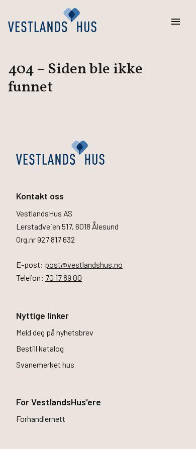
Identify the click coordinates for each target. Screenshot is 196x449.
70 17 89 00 (63, 277)
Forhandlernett (40, 418)
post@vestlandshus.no (84, 264)
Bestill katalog (40, 348)
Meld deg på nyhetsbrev (54, 332)
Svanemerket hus (45, 364)
